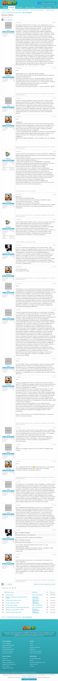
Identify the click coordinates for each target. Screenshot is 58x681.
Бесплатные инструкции (36, 651)
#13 (55, 377)
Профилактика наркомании (9, 664)
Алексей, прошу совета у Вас (13, 612)
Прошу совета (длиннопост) (13, 600)
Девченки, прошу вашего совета (15, 609)
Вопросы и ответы (30, 7)
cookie (46, 674)
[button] (37, 7)
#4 (55, 116)
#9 (55, 266)
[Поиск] (55, 7)
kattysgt (8, 75)
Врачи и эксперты (6, 660)
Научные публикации (35, 647)
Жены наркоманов (37, 595)
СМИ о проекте (6, 666)
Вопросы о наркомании (35, 597)
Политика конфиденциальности (37, 662)
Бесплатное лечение (7, 653)
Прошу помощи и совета (13, 603)
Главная (5, 7)
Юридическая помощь (7, 668)
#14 (55, 427)
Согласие (32, 666)
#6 (55, 194)
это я (4, 17)
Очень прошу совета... (12, 605)
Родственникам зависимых (37, 10)
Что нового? (19, 7)
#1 (55, 22)
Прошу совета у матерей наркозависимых (17, 607)
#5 (55, 151)
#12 (55, 358)
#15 (55, 444)
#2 (55, 68)
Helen (8, 252)
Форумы (11, 7)
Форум (31, 643)
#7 (55, 219)
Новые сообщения (6, 10)
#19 (55, 529)
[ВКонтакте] (38, 3)
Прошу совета (10, 595)
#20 (55, 554)
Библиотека (32, 649)
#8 (55, 245)
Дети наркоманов (37, 605)
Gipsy (8, 291)
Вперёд (9, 19)
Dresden (8, 159)
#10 (55, 283)
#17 (55, 481)
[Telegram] (36, 3)
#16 (55, 461)
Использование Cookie (35, 658)
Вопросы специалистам (48, 3)
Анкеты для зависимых (8, 651)
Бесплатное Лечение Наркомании (20, 10)
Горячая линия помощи (35, 653)
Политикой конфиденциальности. (29, 676)
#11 (55, 310)
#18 (55, 505)
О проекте (4, 658)
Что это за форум (6, 643)
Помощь (32, 660)
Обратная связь (33, 664)
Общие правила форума (8, 645)
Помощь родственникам (8, 649)
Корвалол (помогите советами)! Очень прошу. (16, 597)
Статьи (31, 645)
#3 (55, 98)
